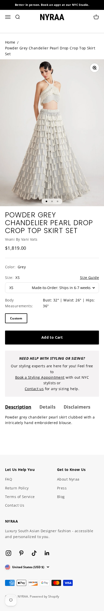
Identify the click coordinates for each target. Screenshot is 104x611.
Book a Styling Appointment (40, 377)
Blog (61, 496)
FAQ (8, 479)
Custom (16, 318)
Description (18, 407)
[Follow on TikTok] (34, 553)
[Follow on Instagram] (8, 553)
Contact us (34, 388)
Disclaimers (77, 407)
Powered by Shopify (44, 596)
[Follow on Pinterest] (21, 553)
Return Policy (17, 488)
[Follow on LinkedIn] (47, 553)
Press (62, 488)
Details (47, 407)
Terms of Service (20, 496)
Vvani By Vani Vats (21, 239)
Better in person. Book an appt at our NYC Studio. (52, 5)
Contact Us (14, 505)
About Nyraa (68, 479)
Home (10, 42)
